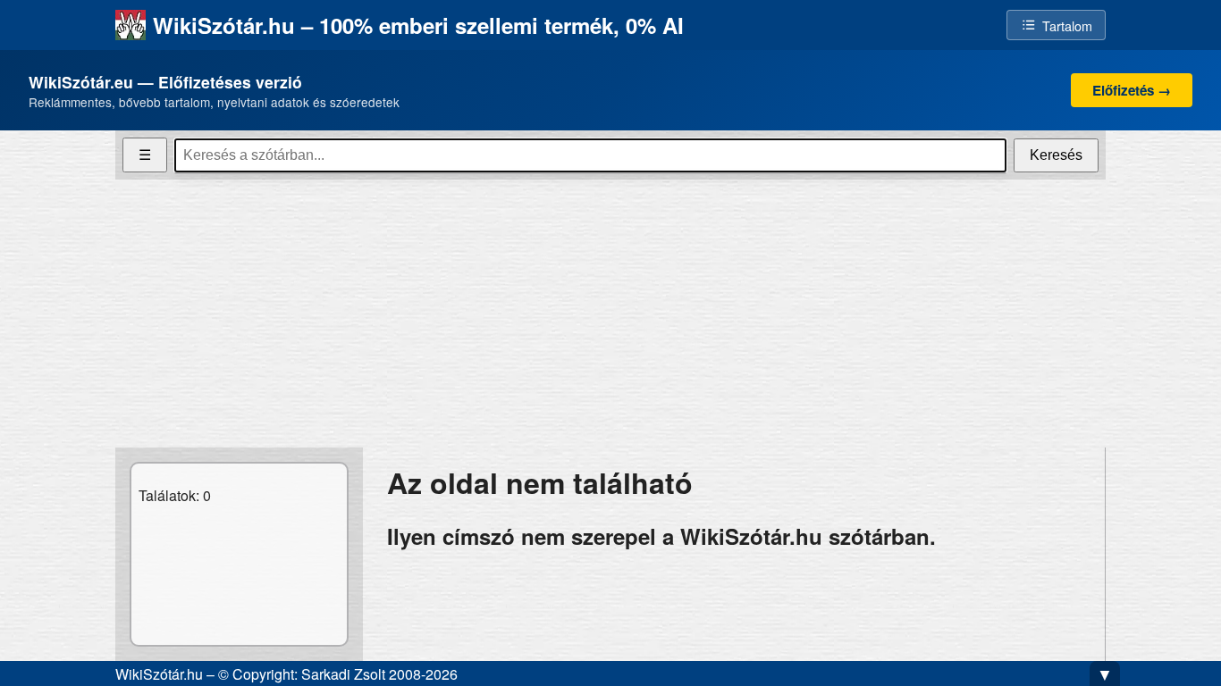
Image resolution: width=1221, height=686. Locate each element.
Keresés (1056, 155)
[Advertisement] (610, 313)
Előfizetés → (1131, 90)
